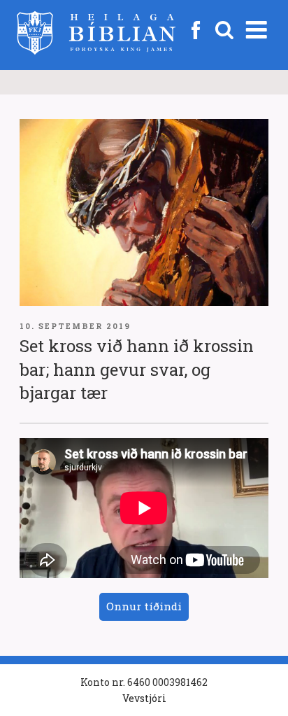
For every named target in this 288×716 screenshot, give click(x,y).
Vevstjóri (144, 698)
